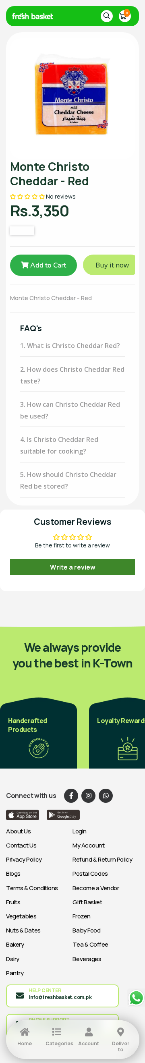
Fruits (13, 902)
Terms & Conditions (32, 888)
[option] (72, 98)
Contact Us (21, 845)
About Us (18, 831)
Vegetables (21, 916)
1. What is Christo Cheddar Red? (70, 345)
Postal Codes (90, 873)
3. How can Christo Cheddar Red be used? (70, 410)
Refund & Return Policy (102, 859)
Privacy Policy (24, 859)
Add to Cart (47, 265)
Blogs (13, 873)
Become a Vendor (95, 888)
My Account (88, 845)
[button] (28, 196)
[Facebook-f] (71, 796)
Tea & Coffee (90, 944)
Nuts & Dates (23, 930)
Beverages (86, 959)
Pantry (14, 973)
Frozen (81, 916)
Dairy (12, 959)
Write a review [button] (72, 567)
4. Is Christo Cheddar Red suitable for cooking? (59, 445)
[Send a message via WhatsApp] (136, 997)
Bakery (15, 944)
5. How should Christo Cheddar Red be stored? (68, 480)
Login (79, 831)
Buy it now (112, 264)
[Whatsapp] (106, 796)
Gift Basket (87, 902)
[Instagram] (88, 796)
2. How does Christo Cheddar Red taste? (72, 375)
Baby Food (86, 930)
